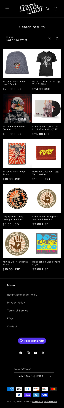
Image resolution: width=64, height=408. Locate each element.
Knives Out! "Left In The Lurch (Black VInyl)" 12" (45, 128)
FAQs (10, 318)
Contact (12, 326)
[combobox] (32, 39)
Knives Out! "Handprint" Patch (16, 263)
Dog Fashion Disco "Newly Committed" (13, 218)
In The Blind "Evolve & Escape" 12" (15, 128)
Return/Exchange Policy (22, 294)
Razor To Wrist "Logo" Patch (15, 173)
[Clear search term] (49, 39)
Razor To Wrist (24, 401)
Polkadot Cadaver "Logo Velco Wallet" (45, 173)
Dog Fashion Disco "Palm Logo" (46, 263)
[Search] (57, 39)
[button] (7, 9)
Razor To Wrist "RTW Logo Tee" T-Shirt (46, 83)
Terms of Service (17, 310)
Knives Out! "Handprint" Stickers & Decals (45, 218)
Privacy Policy (16, 302)
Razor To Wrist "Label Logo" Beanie (14, 83)
